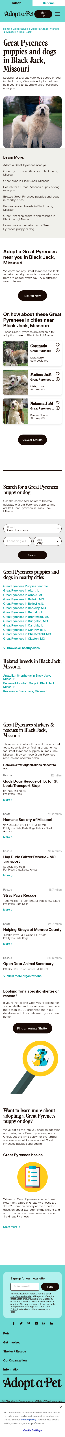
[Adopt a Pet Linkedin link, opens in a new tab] (51, 1323)
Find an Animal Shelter (32, 1028)
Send (50, 1286)
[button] (57, 345)
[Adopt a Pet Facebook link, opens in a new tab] (14, 1323)
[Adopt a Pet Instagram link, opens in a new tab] (45, 1323)
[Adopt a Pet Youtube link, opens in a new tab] (37, 1323)
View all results (32, 440)
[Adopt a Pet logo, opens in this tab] (32, 1387)
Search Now (32, 295)
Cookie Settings (32, 1430)
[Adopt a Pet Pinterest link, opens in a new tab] (29, 1323)
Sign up (43, 14)
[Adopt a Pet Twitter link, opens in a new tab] (22, 1323)
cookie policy (28, 1419)
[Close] (61, 1407)
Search (32, 555)
